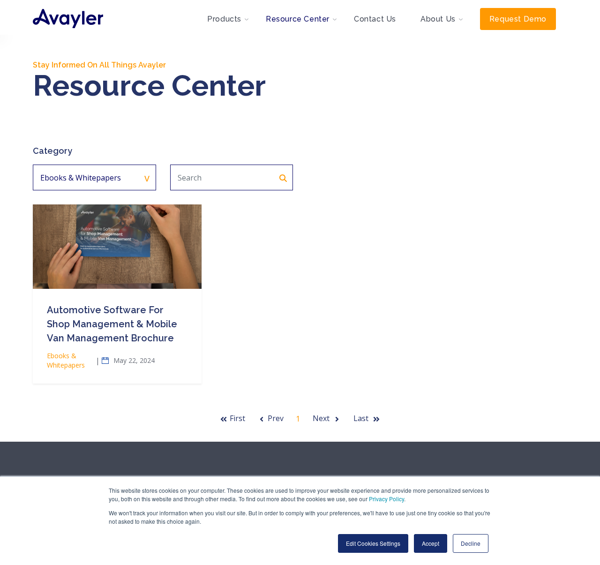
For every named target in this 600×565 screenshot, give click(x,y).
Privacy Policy (386, 499)
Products (224, 19)
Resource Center (298, 19)
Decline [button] (470, 543)
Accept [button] (430, 543)
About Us (438, 19)
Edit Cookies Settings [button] (373, 543)
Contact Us (375, 19)
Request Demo (518, 19)
